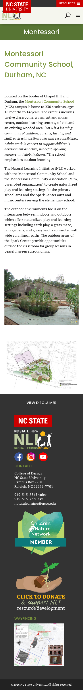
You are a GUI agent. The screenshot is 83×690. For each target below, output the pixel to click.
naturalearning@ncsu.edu (35, 503)
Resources (67, 3)
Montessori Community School (49, 101)
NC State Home (20, 3)
